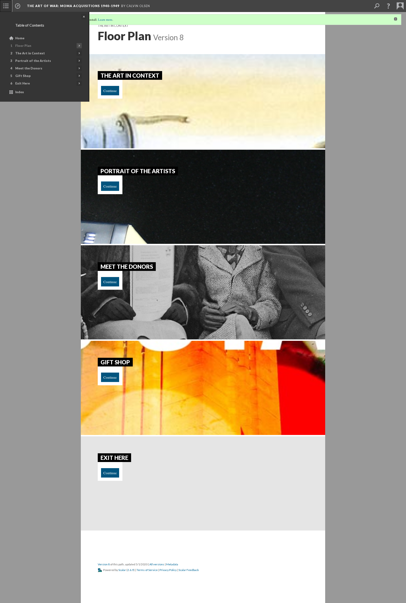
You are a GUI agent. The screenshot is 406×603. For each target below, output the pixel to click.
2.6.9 (130, 570)
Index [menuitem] (19, 92)
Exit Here (22, 83)
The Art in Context (30, 53)
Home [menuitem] (19, 38)
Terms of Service (147, 570)
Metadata (172, 564)
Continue (110, 90)
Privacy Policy (168, 570)
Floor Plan (23, 46)
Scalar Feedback (189, 570)
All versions (156, 564)
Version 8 (104, 564)
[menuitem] (6, 6)
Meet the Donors (28, 68)
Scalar (122, 570)
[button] (388, 6)
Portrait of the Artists (33, 61)
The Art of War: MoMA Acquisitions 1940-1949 (73, 6)
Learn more (105, 19)
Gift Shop (23, 76)
